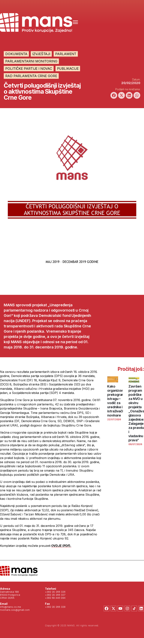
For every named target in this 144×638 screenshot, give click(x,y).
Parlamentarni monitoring (31, 61)
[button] (113, 95)
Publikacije (68, 69)
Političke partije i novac (28, 69)
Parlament (65, 54)
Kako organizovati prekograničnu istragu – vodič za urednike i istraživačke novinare (118, 400)
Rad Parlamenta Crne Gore (31, 76)
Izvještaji (41, 54)
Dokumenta (16, 54)
